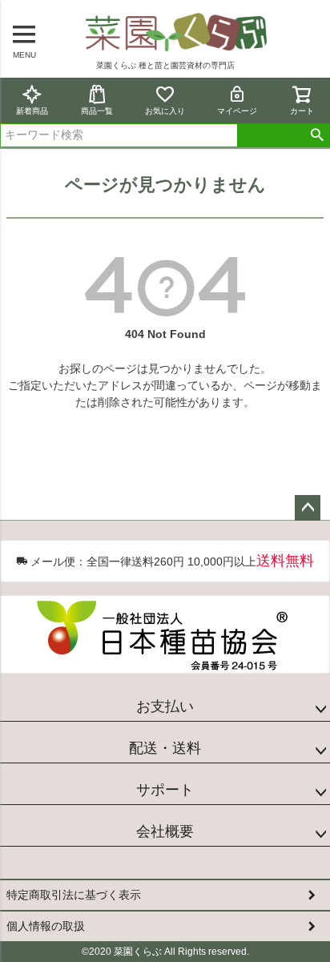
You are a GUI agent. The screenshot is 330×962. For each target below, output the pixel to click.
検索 (316, 135)
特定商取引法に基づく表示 (73, 894)
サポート (165, 790)
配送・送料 (165, 748)
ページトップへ (307, 508)
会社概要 (165, 831)
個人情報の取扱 (45, 926)
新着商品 (32, 111)
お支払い (165, 706)
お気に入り (165, 111)
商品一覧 (97, 111)
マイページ (237, 111)
